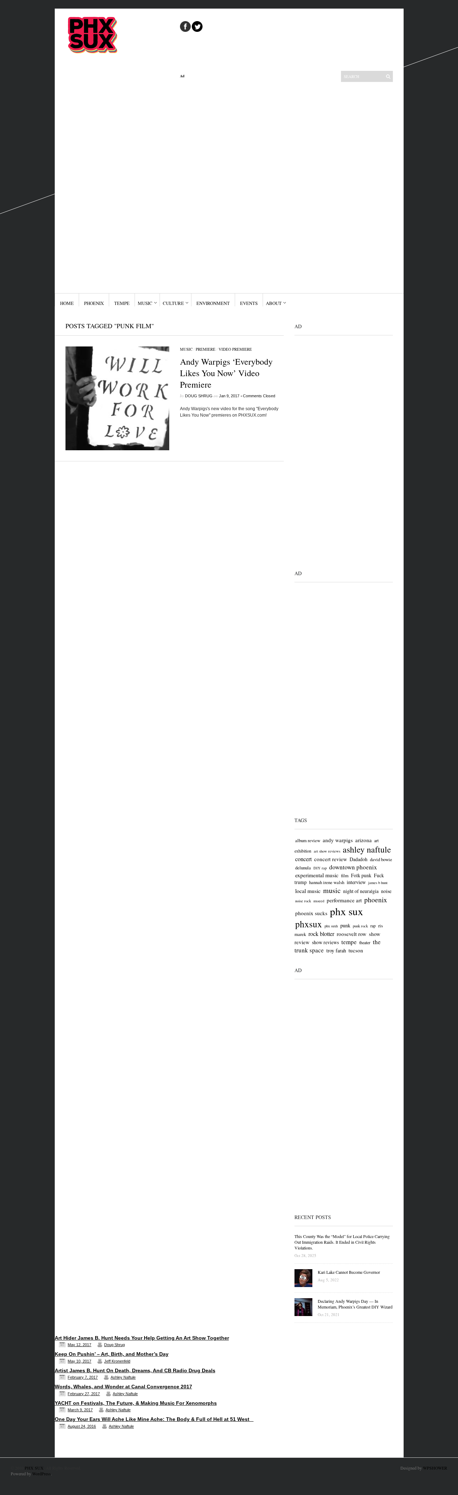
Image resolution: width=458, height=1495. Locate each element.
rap (373, 925)
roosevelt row (351, 933)
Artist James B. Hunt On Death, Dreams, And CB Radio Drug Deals (135, 1370)
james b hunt (378, 882)
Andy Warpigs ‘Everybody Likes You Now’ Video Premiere (226, 373)
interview (356, 882)
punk (345, 925)
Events (249, 303)
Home (67, 303)
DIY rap (320, 867)
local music (308, 890)
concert (303, 859)
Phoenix (94, 303)
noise (386, 891)
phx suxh (331, 925)
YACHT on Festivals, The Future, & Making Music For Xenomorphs (136, 1403)
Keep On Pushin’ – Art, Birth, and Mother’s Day (112, 1354)
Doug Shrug (199, 396)
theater (364, 942)
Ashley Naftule (123, 1377)
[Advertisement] (232, 185)
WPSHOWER (435, 1468)
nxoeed (318, 900)
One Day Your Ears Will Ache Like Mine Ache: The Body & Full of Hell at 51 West (154, 1419)
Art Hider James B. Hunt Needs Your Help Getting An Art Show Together (142, 1338)
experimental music (316, 875)
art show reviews (327, 851)
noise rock (303, 900)
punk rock (360, 925)
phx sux (346, 911)
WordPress (41, 1473)
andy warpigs (338, 840)
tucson (356, 950)
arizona (363, 840)
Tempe (122, 303)
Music (145, 303)
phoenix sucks (311, 913)
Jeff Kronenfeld (117, 1361)
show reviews (325, 942)
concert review (330, 859)
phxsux (308, 924)
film (345, 875)
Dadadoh (358, 859)
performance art (344, 900)
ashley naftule (367, 849)
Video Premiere (235, 349)
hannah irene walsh (326, 882)
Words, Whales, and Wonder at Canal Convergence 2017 (123, 1386)
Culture (173, 303)
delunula (303, 867)
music (332, 890)
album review (307, 840)
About (274, 303)
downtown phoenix (353, 867)
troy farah (336, 950)
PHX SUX (34, 1468)
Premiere (205, 349)
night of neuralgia (361, 891)
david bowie (381, 859)
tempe (349, 942)
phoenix (375, 899)
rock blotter (321, 934)
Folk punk (361, 875)
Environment (213, 303)
